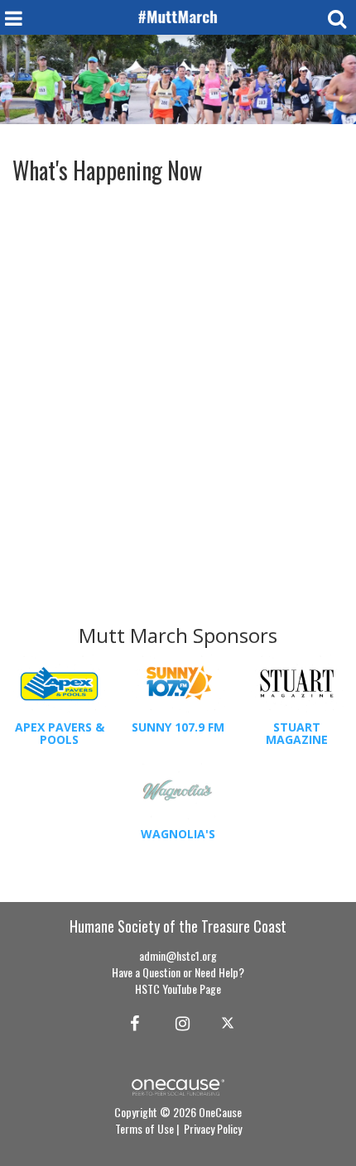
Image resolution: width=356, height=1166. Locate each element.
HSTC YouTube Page (178, 988)
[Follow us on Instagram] (177, 1022)
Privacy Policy (213, 1128)
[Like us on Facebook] (132, 1022)
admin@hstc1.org (178, 955)
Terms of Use (144, 1128)
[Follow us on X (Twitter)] (229, 1022)
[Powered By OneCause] (178, 1085)
